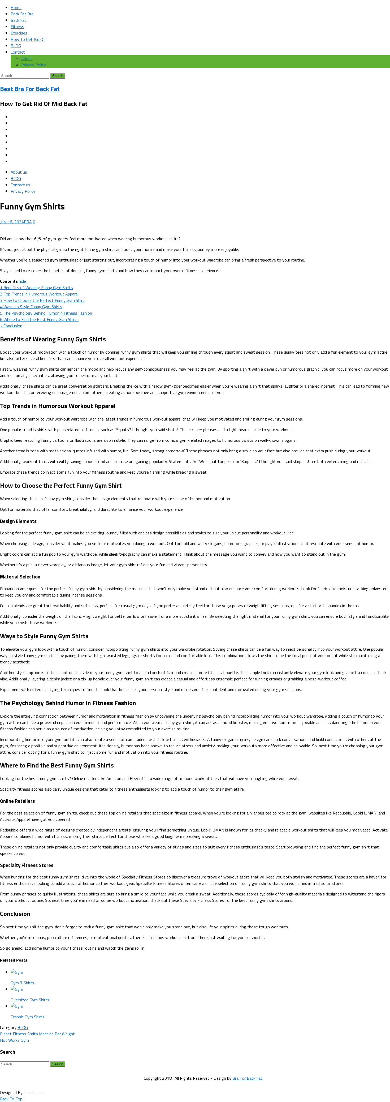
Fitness (17, 26)
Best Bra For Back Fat (30, 88)
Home (16, 7)
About (26, 58)
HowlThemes (35, 1092)
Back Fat (18, 20)
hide (22, 281)
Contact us (20, 185)
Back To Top (11, 1099)
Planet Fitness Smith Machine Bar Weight (37, 1034)
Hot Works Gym (14, 1040)
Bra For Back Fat (247, 1078)
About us (19, 172)
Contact (18, 52)
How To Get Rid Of (28, 39)
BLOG (16, 45)
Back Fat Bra (22, 14)
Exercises (19, 33)
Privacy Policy (33, 65)
